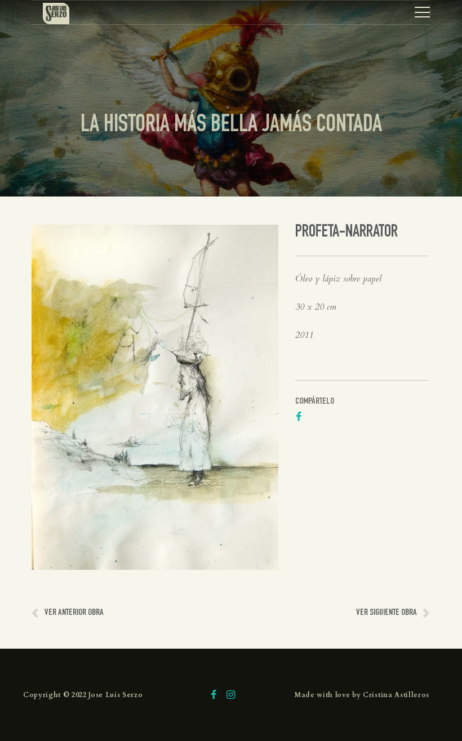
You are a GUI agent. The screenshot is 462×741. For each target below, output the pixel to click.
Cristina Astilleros (396, 694)
